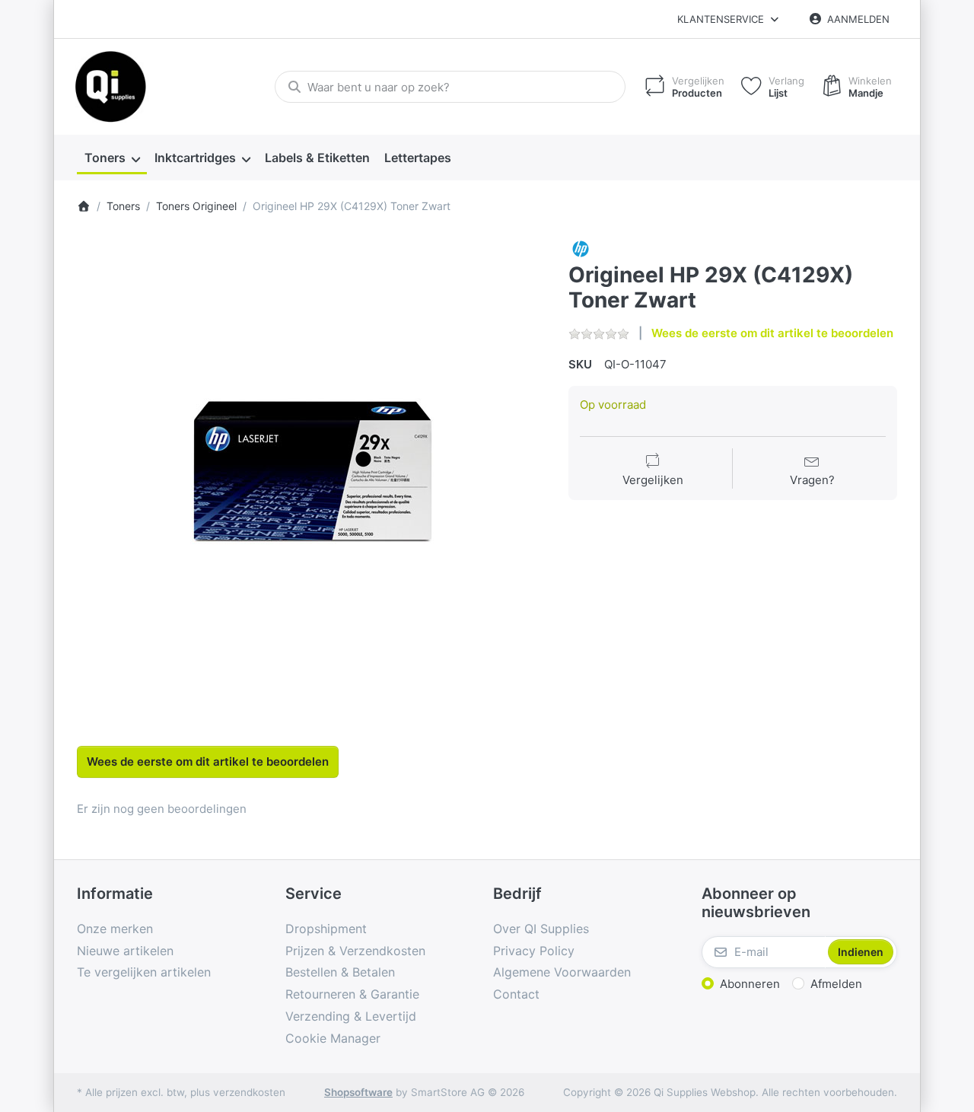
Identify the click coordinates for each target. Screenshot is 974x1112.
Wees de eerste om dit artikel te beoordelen (772, 333)
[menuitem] (112, 158)
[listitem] (311, 471)
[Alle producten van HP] (580, 248)
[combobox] (450, 87)
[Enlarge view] (311, 471)
